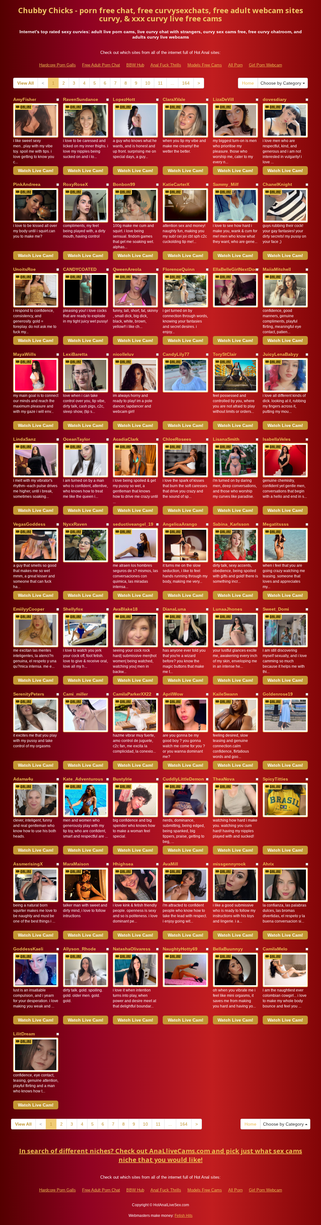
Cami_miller (75, 694)
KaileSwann (225, 694)
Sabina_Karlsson (231, 524)
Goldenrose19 (278, 694)
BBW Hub (135, 65)
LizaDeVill (223, 99)
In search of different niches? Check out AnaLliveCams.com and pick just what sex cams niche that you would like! (160, 1155)
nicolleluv (123, 354)
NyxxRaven (75, 524)
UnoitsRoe (24, 269)
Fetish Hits (183, 1215)
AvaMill (170, 863)
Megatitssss (276, 524)
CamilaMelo (275, 948)
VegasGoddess (29, 524)
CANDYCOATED (80, 269)
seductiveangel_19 (133, 524)
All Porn (235, 65)
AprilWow (173, 694)
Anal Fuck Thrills (165, 65)
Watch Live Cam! (36, 170)
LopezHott (124, 99)
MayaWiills (24, 354)
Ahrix (268, 863)
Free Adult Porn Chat (101, 65)
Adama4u (23, 778)
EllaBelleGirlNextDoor (236, 269)
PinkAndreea (26, 184)
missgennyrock (229, 863)
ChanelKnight (277, 184)
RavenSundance (80, 99)
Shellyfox (73, 609)
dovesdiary (275, 99)
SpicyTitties (275, 778)
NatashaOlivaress (131, 948)
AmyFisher (24, 99)
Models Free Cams (204, 65)
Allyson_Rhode (79, 948)
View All (25, 83)
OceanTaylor (76, 439)
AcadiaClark (126, 439)
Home (248, 83)
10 (147, 83)
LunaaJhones (227, 609)
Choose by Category (281, 83)
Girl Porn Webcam (265, 65)
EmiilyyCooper (28, 609)
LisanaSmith (226, 439)
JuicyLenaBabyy (280, 354)
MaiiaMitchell (277, 269)
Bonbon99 (124, 184)
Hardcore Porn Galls (57, 65)
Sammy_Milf (226, 184)
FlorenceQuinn (179, 269)
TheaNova (223, 778)
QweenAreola (127, 269)
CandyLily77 (176, 354)
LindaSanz (24, 439)
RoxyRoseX (75, 184)
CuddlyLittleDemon (183, 778)
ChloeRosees (177, 439)
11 (160, 83)
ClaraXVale (174, 99)
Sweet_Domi (276, 609)
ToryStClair (224, 354)
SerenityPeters (28, 694)
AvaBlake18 (125, 609)
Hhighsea (123, 863)
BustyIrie (122, 778)
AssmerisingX (28, 863)
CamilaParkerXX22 (132, 694)
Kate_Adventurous (83, 778)
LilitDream (24, 1033)
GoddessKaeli (28, 948)
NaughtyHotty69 (180, 948)
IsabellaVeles (277, 439)
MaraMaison (76, 863)
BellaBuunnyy (228, 948)
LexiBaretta (75, 354)
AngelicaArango (180, 524)
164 (186, 83)
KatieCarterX (176, 184)
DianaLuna (174, 609)
